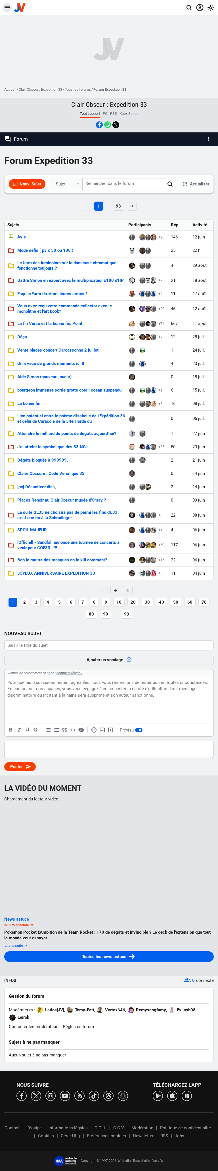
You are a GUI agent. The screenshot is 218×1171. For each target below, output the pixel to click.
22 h (196, 250)
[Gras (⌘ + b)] (10, 730)
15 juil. (198, 390)
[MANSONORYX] (132, 560)
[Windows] (187, 1095)
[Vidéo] (110, 730)
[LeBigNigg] (142, 487)
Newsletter (143, 1135)
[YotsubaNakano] (132, 447)
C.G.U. (100, 1127)
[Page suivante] (115, 590)
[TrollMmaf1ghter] (132, 265)
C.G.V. (119, 1127)
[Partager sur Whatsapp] (107, 124)
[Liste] (48, 730)
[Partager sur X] (115, 124)
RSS (164, 1135)
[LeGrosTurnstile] (148, 530)
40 (161, 602)
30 (147, 602)
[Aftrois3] (148, 250)
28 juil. (198, 336)
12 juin (198, 237)
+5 (160, 573)
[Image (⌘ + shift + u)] (102, 730)
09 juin (198, 500)
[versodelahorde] (132, 418)
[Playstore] (158, 1095)
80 (91, 614)
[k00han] (132, 515)
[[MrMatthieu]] (132, 280)
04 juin (198, 573)
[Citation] (64, 730)
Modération (142, 1127)
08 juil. (198, 403)
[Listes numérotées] (56, 730)
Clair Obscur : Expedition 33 (40, 89)
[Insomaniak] (148, 390)
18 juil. (198, 376)
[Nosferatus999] (132, 237)
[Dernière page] (128, 590)
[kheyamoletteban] (148, 308)
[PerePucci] (142, 308)
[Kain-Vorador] (153, 308)
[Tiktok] (94, 1095)
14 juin (198, 473)
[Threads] (108, 1095)
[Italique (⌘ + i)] (19, 730)
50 (175, 602)
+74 (161, 324)
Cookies (46, 1135)
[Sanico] (132, 350)
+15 (161, 560)
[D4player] (132, 403)
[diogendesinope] (148, 515)
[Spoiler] (81, 730)
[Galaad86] (142, 280)
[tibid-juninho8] (148, 487)
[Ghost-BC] (132, 293)
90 (105, 614)
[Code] (73, 730)
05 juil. (198, 418)
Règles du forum (78, 1026)
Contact (12, 1127)
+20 (161, 309)
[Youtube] (65, 1095)
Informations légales (68, 1127)
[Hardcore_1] (132, 433)
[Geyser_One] (142, 350)
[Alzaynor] (153, 323)
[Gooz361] (142, 265)
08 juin (198, 515)
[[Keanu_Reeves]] (132, 545)
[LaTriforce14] (153, 237)
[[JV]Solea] (148, 237)
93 (118, 206)
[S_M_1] (132, 323)
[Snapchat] (123, 1095)
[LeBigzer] (148, 573)
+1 (160, 390)
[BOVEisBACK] (132, 573)
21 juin (198, 460)
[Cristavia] (153, 573)
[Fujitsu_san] (132, 473)
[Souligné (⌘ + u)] (27, 730)
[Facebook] (21, 1095)
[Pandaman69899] (132, 250)
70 (204, 602)
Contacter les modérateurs (34, 1026)
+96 (161, 237)
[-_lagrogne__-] (153, 560)
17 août (199, 293)
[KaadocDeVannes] (132, 530)
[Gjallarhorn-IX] (148, 545)
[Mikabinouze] (142, 545)
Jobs (179, 1135)
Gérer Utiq (70, 1135)
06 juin (198, 529)
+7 (160, 280)
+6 (160, 403)
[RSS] (79, 1095)
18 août (199, 280)
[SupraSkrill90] (132, 337)
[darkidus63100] (132, 390)
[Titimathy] (153, 545)
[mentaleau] (142, 237)
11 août (199, 323)
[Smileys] (94, 730)
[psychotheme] (148, 323)
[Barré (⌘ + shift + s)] (35, 730)
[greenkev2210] (132, 500)
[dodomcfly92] (142, 573)
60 (189, 602)
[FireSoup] (142, 250)
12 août (199, 308)
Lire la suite (14, 945)
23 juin (198, 446)
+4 (160, 293)
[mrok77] (142, 560)
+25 (161, 447)
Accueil (10, 89)
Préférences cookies (106, 1135)
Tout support (90, 113)
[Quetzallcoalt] (142, 337)
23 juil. (198, 363)
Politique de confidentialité (185, 1127)
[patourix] (132, 460)
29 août (199, 265)
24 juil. (198, 350)
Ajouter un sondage (105, 659)
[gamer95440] (132, 487)
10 (118, 602)
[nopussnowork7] (153, 337)
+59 (161, 545)
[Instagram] (50, 1095)
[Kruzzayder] (153, 280)
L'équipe (34, 1127)
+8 (160, 515)
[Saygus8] (153, 530)
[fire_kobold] (148, 337)
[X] (36, 1095)
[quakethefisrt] (142, 293)
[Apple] (172, 1095)
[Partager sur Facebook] (99, 124)
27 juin (198, 433)
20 (133, 602)
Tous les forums (78, 89)
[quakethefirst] (153, 293)
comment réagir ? (69, 673)
